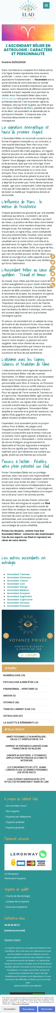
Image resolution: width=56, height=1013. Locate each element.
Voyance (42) (11, 702)
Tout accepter (46, 1009)
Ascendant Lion (16, 583)
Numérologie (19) (14, 675)
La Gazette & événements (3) (20, 722)
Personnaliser (10, 1009)
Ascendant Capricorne (20, 599)
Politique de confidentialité (20, 1004)
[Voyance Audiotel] (52, 285)
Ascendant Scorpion (18, 593)
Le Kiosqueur (11, 873)
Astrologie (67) (13, 715)
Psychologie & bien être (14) (20, 682)
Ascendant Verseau (18, 602)
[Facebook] (52, 256)
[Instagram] (52, 267)
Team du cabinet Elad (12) (19, 709)
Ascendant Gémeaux (19, 577)
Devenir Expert (12, 940)
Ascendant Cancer (17, 580)
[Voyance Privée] (52, 279)
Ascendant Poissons (18, 605)
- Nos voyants (11, 811)
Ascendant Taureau (18, 574)
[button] (50, 636)
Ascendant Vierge (17, 586)
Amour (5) (9, 695)
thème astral (8, 98)
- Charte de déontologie (17, 896)
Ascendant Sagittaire (19, 596)
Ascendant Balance (18, 590)
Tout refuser (28, 1009)
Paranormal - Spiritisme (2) (20, 688)
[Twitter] (52, 262)
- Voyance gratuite (14, 827)
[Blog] (52, 273)
